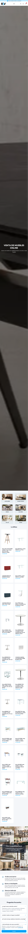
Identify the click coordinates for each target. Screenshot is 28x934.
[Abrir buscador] (23, 4)
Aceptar (14, 931)
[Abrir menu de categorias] (14, 4)
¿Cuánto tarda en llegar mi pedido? (11, 915)
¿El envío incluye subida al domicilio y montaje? (14, 919)
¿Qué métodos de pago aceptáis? (10, 924)
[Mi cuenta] (21, 4)
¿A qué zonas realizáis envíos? (9, 906)
